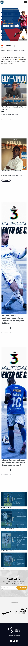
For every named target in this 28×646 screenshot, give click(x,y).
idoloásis (3, 52)
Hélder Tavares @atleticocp (13, 171)
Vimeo (17, 641)
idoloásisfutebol (9, 52)
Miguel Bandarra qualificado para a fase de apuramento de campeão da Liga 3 (12, 319)
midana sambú (21, 470)
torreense (3, 54)
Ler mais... (6, 119)
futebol (23, 50)
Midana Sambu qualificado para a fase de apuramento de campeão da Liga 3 (13, 462)
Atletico (13, 175)
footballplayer (17, 50)
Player (20, 52)
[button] (25, 2)
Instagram (14, 641)
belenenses (19, 328)
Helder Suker (19, 175)
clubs (12, 50)
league (15, 52)
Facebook (11, 641)
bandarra (14, 328)
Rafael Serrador (15, 114)
